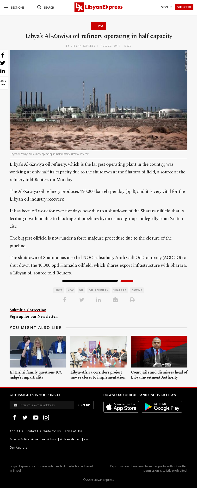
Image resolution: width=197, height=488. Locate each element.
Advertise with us (43, 439)
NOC (71, 290)
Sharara (120, 290)
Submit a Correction (28, 310)
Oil (81, 290)
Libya (98, 26)
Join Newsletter (69, 439)
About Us (16, 431)
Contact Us (33, 431)
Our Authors (18, 447)
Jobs (85, 439)
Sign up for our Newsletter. (34, 316)
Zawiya (136, 290)
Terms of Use (72, 431)
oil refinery (98, 290)
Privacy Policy (19, 439)
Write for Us (52, 431)
